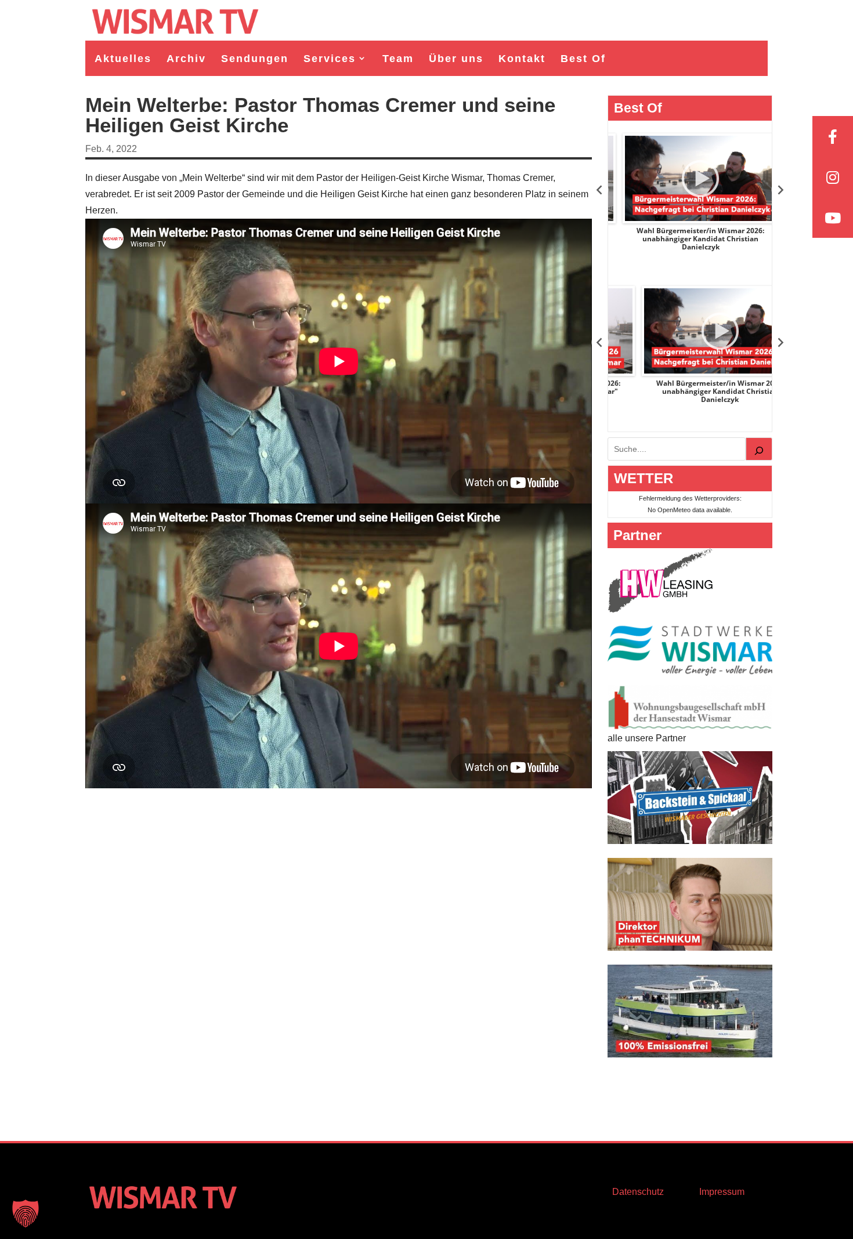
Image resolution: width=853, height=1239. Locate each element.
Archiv (186, 58)
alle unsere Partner (647, 738)
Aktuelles (123, 58)
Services (329, 58)
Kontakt (521, 58)
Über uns (456, 58)
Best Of (583, 58)
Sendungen (254, 58)
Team (398, 58)
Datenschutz (638, 1192)
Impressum (721, 1192)
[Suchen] (759, 449)
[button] (25, 1213)
